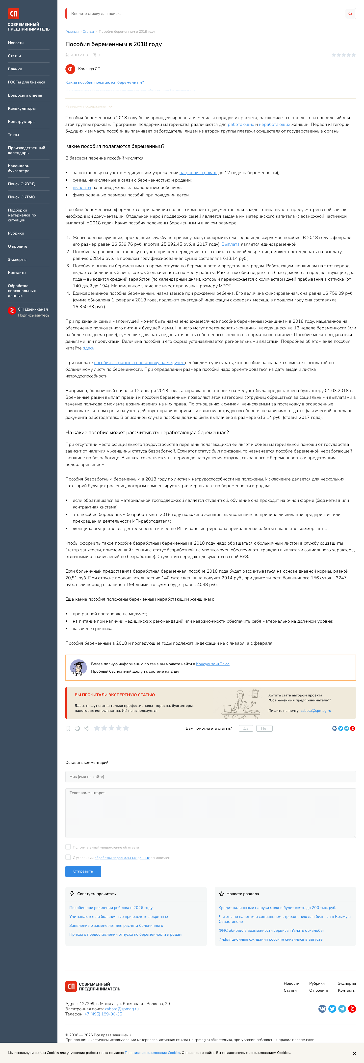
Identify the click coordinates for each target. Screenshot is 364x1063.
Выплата (231, 244)
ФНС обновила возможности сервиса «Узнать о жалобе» (271, 930)
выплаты (82, 187)
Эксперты (17, 259)
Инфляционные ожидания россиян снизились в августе (271, 939)
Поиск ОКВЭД (21, 184)
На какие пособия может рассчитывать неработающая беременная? (130, 90)
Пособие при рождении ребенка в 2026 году (111, 907)
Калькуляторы (22, 108)
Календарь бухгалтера (18, 168)
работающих (241, 124)
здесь (89, 348)
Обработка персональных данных (22, 290)
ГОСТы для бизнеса (26, 82)
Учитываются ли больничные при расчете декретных (118, 916)
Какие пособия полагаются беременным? (104, 82)
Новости (16, 43)
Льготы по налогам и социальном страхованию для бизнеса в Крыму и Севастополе (285, 919)
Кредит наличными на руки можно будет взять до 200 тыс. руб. (277, 907)
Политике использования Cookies (152, 1052)
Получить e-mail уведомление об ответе (106, 847)
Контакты (17, 272)
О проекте (17, 246)
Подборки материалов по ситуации (22, 215)
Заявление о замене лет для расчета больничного (116, 925)
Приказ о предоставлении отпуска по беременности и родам (125, 934)
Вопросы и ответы (25, 95)
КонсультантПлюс (213, 664)
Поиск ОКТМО (21, 197)
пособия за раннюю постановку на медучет (139, 363)
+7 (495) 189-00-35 (103, 1014)
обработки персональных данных (122, 857)
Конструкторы (21, 121)
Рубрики (16, 233)
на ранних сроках (198, 173)
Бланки (15, 69)
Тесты (13, 134)
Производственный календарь (26, 150)
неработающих (274, 124)
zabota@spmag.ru (316, 710)
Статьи (14, 56)
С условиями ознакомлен (121, 857)
